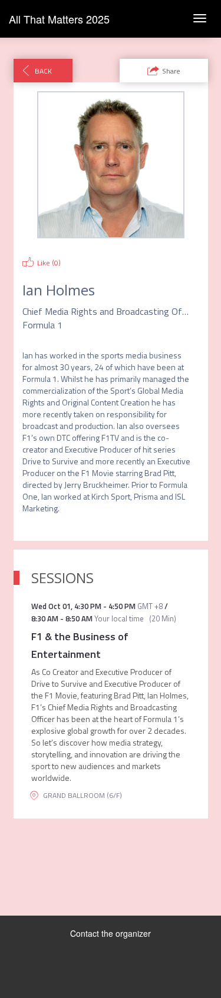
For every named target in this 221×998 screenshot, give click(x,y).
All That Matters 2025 (59, 18)
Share (171, 70)
